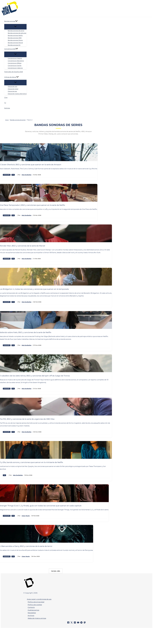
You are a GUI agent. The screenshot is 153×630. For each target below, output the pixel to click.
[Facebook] (68, 623)
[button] (16, 21)
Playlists (7, 174)
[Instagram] (75, 623)
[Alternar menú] (15, 26)
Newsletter (32, 613)
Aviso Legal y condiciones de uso (39, 599)
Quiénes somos (33, 610)
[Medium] (85, 623)
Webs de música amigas (37, 618)
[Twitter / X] (71, 623)
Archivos (31, 615)
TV (13, 174)
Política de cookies (35, 605)
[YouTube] (78, 623)
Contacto (31, 607)
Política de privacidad (36, 602)
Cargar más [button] (55, 571)
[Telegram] (81, 623)
